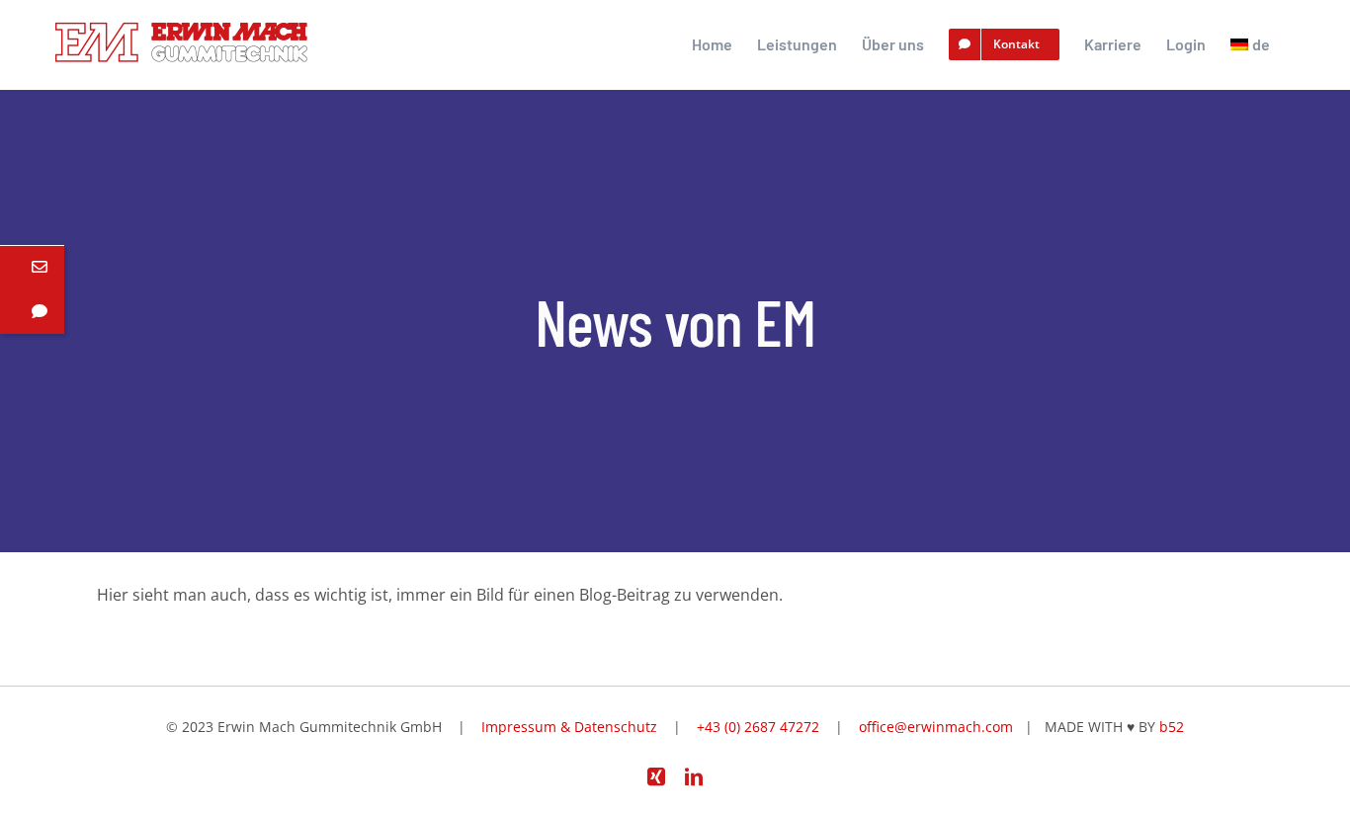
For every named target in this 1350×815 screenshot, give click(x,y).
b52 (1171, 726)
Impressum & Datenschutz (569, 726)
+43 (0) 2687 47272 (758, 726)
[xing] (656, 776)
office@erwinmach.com (936, 726)
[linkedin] (694, 776)
